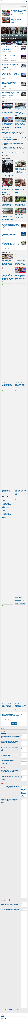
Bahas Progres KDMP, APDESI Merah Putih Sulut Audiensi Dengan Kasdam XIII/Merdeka (10, 94)
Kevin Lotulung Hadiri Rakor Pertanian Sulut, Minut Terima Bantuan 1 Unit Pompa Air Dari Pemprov (13, 37)
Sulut (4, 7)
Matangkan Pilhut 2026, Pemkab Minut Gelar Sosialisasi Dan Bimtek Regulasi (10, 226)
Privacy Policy (3, 1011)
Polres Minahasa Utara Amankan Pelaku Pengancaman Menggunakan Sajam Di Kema (11, 66)
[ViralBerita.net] (4, 1)
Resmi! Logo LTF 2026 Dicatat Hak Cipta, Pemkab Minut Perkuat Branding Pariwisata (10, 234)
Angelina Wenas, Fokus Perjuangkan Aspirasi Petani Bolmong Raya (7, 384)
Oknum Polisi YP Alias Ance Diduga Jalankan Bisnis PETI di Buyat (7, 705)
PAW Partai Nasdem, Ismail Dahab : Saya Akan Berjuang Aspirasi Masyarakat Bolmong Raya (20, 491)
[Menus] (26, 1)
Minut (3, 51)
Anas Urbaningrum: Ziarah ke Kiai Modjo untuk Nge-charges (19, 216)
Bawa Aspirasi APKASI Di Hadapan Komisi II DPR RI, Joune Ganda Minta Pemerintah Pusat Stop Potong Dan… (7, 263)
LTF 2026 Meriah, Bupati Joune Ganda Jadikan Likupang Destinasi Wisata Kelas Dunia (10, 75)
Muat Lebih (14, 723)
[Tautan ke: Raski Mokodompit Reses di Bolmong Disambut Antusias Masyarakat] (7, 439)
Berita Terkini (5, 60)
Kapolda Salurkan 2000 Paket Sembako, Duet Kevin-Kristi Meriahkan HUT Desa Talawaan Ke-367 (10, 244)
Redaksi (8, 1011)
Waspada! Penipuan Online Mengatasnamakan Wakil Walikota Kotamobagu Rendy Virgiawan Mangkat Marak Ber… (6, 513)
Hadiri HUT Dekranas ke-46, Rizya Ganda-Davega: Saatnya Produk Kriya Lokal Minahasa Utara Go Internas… (20, 276)
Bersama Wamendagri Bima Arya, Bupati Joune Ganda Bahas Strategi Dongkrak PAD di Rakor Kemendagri (20, 263)
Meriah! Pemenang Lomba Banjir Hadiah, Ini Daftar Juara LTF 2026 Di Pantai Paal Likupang (10, 48)
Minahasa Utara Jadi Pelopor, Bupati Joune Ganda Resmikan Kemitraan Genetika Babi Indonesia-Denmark (7, 276)
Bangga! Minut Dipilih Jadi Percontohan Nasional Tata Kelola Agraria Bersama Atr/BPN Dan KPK (10, 716)
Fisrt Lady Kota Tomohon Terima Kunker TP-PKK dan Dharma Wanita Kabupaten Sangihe (20, 189)
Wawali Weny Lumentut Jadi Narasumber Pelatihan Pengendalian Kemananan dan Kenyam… (7, 189)
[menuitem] (3, 43)
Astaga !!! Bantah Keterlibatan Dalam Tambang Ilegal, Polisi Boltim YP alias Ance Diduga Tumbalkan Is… (20, 600)
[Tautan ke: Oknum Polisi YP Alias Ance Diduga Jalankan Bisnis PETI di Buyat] (7, 654)
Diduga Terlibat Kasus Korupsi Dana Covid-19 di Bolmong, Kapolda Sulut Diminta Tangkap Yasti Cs (20, 706)
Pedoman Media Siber (17, 1009)
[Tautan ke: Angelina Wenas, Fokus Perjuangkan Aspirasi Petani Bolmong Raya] (7, 333)
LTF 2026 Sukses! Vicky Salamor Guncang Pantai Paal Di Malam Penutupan (9, 57)
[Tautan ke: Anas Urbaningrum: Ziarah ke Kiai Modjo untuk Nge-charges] (20, 210)
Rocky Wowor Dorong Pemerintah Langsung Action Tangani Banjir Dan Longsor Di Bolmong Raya (20, 385)
